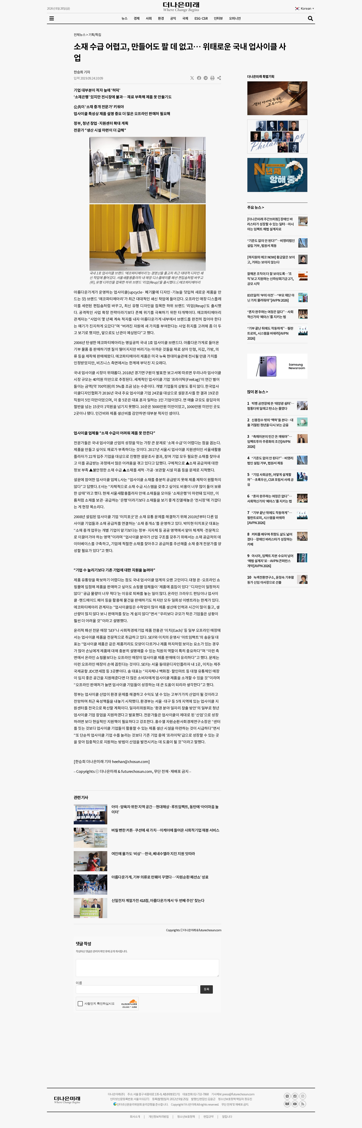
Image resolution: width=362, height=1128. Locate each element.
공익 (173, 18)
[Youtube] (295, 1104)
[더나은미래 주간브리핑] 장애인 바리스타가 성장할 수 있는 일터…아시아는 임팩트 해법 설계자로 (270, 224)
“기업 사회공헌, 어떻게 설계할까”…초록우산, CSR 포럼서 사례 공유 (270, 480)
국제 (185, 18)
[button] (192, 78)
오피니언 (235, 18)
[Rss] (302, 1104)
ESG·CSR (201, 18)
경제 (137, 18)
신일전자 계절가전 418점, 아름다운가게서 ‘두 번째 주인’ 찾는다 (157, 900)
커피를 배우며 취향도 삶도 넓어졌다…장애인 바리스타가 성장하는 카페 (269, 539)
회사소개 (135, 1117)
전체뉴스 (79, 35)
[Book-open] (287, 1104)
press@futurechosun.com (238, 1094)
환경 (161, 18)
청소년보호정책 (186, 1117)
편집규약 (208, 1117)
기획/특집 (94, 35)
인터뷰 (218, 18)
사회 (149, 18)
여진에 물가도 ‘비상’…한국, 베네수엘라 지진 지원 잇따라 (153, 853)
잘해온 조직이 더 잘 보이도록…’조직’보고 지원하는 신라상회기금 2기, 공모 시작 (270, 279)
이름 (79, 983)
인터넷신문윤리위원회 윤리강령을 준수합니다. (142, 1104)
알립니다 (227, 1117)
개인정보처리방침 (159, 1117)
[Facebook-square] (295, 1096)
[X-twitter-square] (287, 1096)
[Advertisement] (277, 671)
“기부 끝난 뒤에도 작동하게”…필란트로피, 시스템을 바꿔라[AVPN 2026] (270, 333)
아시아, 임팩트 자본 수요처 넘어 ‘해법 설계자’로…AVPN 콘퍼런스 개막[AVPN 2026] (270, 561)
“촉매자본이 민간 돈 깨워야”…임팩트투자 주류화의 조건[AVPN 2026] (269, 441)
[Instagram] (302, 1096)
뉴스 (124, 18)
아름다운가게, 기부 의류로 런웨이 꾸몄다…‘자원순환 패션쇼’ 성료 (159, 877)
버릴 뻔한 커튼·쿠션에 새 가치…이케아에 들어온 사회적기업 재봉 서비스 (165, 830)
